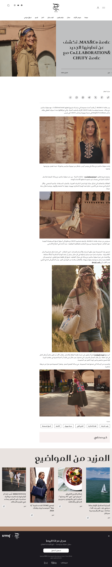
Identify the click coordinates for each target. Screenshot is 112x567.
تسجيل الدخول (56, 550)
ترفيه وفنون (60, 17)
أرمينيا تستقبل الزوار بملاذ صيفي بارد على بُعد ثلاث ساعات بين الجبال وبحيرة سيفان (99, 509)
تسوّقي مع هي (27, 17)
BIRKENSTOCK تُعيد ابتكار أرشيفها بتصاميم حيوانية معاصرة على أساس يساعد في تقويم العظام (14, 497)
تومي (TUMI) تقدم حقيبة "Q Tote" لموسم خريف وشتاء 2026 (42, 508)
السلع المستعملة (46, 426)
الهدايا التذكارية (99, 355)
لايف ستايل (50, 17)
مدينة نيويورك (68, 426)
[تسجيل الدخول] (98, 8)
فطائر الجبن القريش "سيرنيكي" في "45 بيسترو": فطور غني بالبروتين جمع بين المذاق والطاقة (70, 497)
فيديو (36, 17)
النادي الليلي (80, 426)
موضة (86, 17)
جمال (68, 17)
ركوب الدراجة (96, 262)
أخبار (42, 17)
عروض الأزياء (77, 17)
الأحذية (58, 426)
